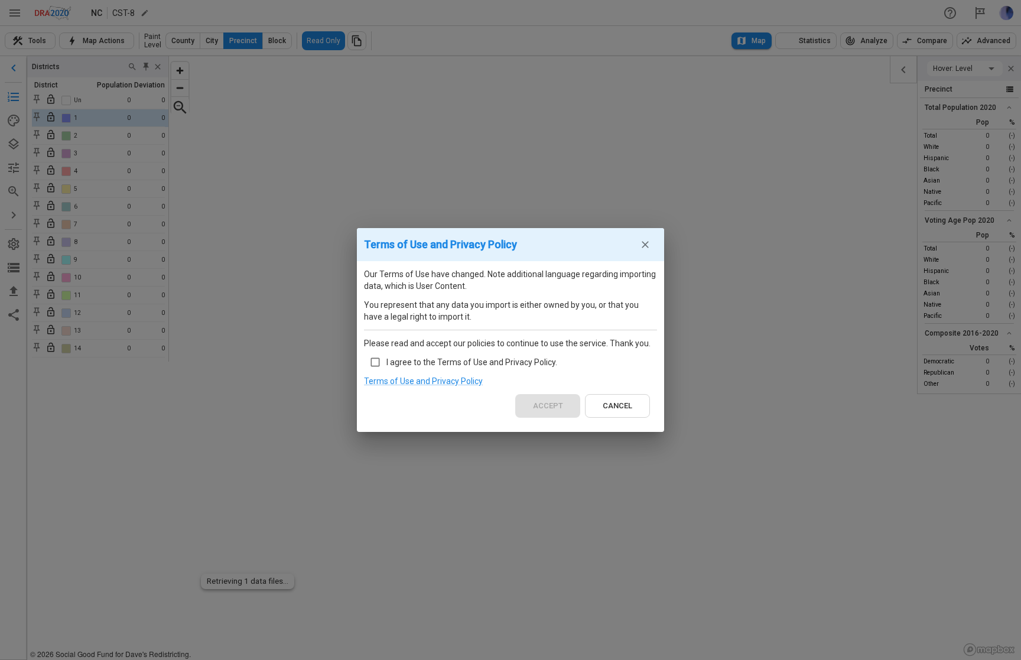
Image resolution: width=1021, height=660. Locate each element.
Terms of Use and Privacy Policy (423, 381)
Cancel (617, 405)
